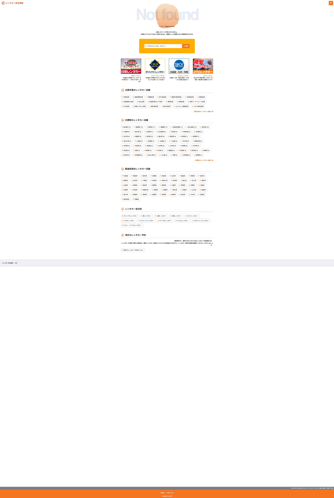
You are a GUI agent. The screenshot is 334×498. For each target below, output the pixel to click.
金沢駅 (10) (205, 127)
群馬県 (126, 180)
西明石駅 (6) (198, 141)
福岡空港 (170, 102)
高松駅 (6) (138, 146)
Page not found (169, 26)
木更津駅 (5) (186, 155)
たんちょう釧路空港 (182, 106)
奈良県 (135, 190)
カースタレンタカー (165, 221)
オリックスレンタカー (131, 216)
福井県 (204, 180)
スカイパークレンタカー (201, 221)
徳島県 (204, 190)
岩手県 (145, 176)
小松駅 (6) (174, 141)
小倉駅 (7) (140, 141)
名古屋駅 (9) (162, 132)
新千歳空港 (162, 97)
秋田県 (164, 176)
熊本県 (183, 194)
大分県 (193, 194)
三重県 (173, 185)
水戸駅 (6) (196, 146)
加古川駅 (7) (127, 141)
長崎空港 (181, 102)
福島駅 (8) (138, 136)
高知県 (145, 194)
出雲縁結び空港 (128, 102)
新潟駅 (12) (127, 127)
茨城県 (193, 176)
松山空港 (141, 102)
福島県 (183, 176)
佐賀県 (164, 194)
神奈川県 (164, 180)
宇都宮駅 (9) (186, 132)
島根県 (165, 190)
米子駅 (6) (186, 141)
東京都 (154, 180)
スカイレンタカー (192, 216)
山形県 (173, 176)
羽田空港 (126, 97)
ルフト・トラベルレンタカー (133, 225)
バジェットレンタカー (147, 221)
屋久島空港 (166, 106)
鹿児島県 (126, 199)
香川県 (126, 194)
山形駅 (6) (161, 146)
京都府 (193, 185)
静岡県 (154, 185)
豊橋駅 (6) (171, 150)
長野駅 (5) (199, 155)
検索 (186, 46)
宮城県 (154, 176)
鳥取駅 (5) (206, 150)
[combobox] (163, 46)
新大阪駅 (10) (192, 127)
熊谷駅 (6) (127, 150)
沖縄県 (137, 199)
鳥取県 (156, 190)
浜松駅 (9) (174, 132)
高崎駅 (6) (148, 150)
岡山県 (175, 190)
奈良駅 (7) (184, 136)
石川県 (194, 180)
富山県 (184, 180)
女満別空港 (190, 97)
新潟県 (175, 180)
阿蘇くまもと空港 (140, 106)
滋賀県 (183, 185)
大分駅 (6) (173, 146)
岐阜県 (145, 185)
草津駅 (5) (183, 150)
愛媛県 (135, 194)
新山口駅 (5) (152, 155)
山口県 (194, 190)
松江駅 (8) (127, 136)
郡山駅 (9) (138, 132)
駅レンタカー (147, 216)
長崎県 (173, 194)
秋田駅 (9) (150, 132)
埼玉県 (135, 180)
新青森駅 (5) (139, 155)
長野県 (135, 185)
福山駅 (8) (161, 136)
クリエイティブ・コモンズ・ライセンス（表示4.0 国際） (313, 488)
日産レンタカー (177, 216)
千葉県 (145, 180)
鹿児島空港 (154, 106)
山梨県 (126, 185)
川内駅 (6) (160, 150)
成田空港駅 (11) (178, 127)
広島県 (184, 190)
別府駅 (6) (184, 146)
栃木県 (202, 176)
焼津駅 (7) (151, 141)
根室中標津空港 (176, 97)
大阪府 (202, 185)
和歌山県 (145, 190)
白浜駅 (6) (127, 146)
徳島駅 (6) (150, 146)
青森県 (135, 176)
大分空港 (126, 106)
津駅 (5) (175, 155)
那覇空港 (151, 97)
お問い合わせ (170, 493)
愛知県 (164, 185)
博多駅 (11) (151, 127)
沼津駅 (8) (199, 132)
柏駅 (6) (137, 150)
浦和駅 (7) (196, 136)
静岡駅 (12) (139, 127)
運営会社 (162, 493)
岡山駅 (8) (150, 136)
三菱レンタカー (161, 216)
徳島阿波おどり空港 (156, 102)
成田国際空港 (139, 97)
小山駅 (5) (164, 155)
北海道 (126, 176)
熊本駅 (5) (195, 150)
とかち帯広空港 (198, 106)
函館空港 (202, 97)
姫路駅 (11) (164, 127)
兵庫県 (126, 190)
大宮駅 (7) (163, 141)
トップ (161, 26)
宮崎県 (202, 194)
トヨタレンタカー (129, 221)
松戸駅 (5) (127, 155)
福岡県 (154, 194)
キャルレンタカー (182, 221)
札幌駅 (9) (127, 132)
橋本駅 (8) (173, 136)
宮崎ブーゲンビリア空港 (197, 102)
